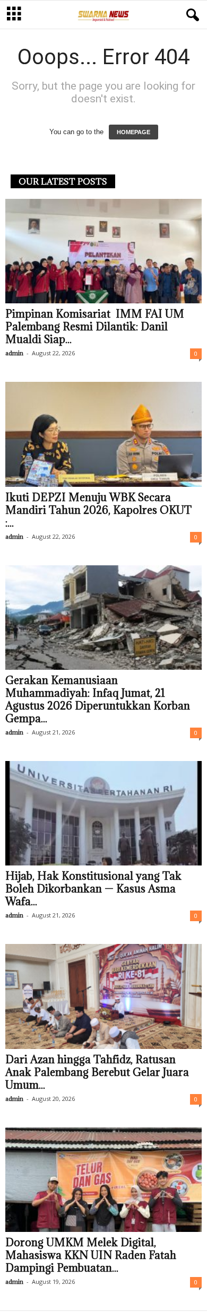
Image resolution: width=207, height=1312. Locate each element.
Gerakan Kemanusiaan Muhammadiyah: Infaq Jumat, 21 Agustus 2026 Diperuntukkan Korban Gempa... (97, 699)
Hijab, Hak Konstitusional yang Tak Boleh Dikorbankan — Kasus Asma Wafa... (93, 888)
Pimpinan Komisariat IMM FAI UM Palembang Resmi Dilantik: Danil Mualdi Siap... (94, 326)
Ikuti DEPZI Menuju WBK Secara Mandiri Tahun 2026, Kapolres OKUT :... (98, 510)
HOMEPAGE (133, 132)
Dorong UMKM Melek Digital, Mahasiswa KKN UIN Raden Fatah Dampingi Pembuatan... (90, 1255)
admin (14, 353)
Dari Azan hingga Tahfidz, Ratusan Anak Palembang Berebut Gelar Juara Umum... (97, 1072)
